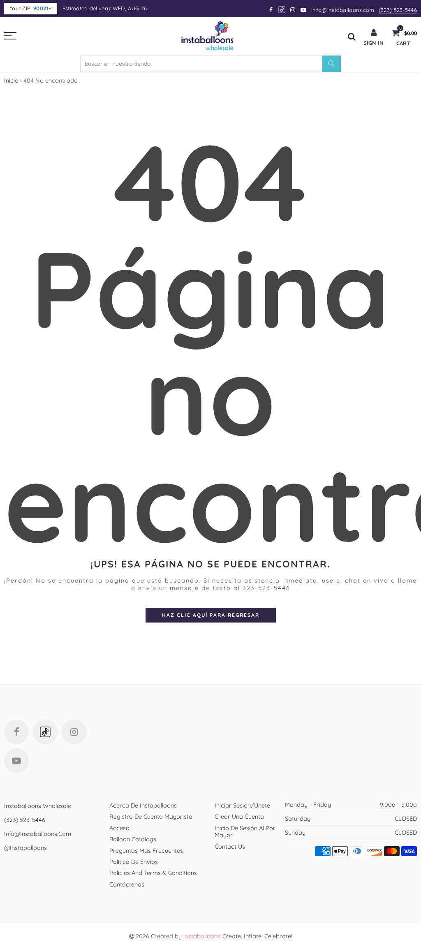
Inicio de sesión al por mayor (245, 831)
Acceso (119, 828)
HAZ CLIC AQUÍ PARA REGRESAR (210, 615)
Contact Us (230, 846)
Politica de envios (133, 862)
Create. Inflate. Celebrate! (237, 936)
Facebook (16, 732)
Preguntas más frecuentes (146, 850)
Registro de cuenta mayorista (150, 816)
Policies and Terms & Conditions (153, 873)
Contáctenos (126, 884)
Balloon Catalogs (132, 839)
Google (282, 10)
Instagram (74, 732)
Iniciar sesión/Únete (242, 805)
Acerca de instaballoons (143, 805)
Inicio (11, 80)
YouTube (16, 760)
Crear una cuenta (239, 816)
